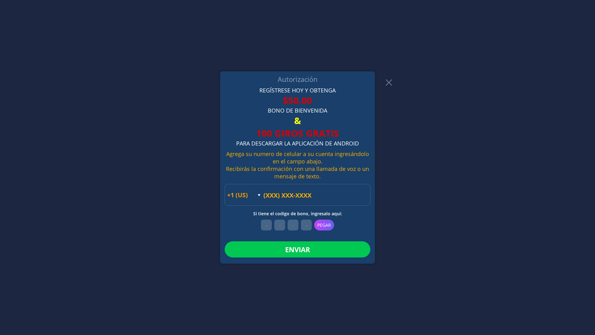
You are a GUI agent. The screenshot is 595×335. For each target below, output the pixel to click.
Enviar (297, 249)
